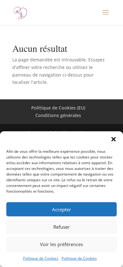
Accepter (61, 209)
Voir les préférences (61, 244)
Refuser (61, 227)
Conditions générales (58, 115)
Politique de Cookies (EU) (58, 108)
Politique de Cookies (40, 258)
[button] (113, 139)
